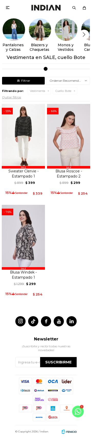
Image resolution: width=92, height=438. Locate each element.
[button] (74, 7)
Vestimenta (37, 91)
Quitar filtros (11, 97)
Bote (63, 91)
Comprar (23, 162)
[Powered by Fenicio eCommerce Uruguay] (69, 431)
